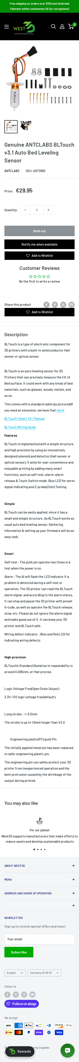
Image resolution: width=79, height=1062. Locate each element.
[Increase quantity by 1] (48, 210)
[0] (71, 26)
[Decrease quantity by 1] (25, 210)
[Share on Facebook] (46, 304)
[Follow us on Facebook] (7, 995)
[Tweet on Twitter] (63, 304)
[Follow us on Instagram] (24, 995)
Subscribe (19, 952)
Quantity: (11, 210)
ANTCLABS (11, 171)
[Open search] (53, 26)
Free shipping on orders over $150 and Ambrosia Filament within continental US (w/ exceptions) (39, 6)
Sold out (39, 231)
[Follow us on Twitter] (16, 995)
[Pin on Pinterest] (55, 304)
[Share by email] (71, 304)
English (11, 972)
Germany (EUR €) (41, 972)
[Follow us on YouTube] (32, 995)
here (60, 410)
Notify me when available (39, 244)
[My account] (62, 26)
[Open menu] (6, 26)
